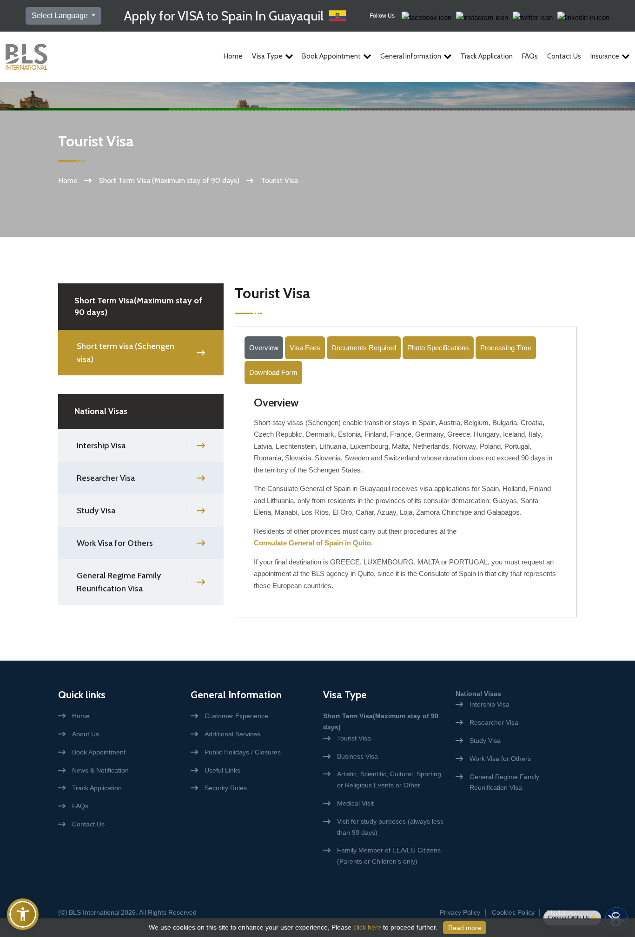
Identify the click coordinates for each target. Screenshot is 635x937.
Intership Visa (101, 445)
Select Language (61, 16)
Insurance (604, 56)
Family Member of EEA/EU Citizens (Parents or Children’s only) (389, 855)
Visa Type (267, 56)
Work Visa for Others (115, 543)
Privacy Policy (460, 912)
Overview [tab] (263, 348)
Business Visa (357, 756)
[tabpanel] (406, 497)
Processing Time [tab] (505, 348)
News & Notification (100, 770)
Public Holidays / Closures (243, 752)
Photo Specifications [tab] (438, 348)
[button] (22, 914)
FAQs (530, 56)
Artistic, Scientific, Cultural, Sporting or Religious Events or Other (389, 779)
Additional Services (232, 734)
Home (233, 56)
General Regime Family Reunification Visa (119, 582)
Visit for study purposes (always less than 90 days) (390, 827)
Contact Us (564, 56)
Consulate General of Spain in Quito (312, 543)
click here (367, 927)
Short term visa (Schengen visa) (125, 352)
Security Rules (226, 788)
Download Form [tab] (273, 372)
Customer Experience (236, 716)
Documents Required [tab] (363, 348)
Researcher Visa (106, 478)
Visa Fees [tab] (305, 348)
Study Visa (96, 510)
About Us (85, 734)
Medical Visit (355, 803)
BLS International (94, 912)
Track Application (487, 56)
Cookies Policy (513, 912)
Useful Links (222, 770)
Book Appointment (331, 56)
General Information (410, 56)
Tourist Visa (354, 738)
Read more (464, 927)
